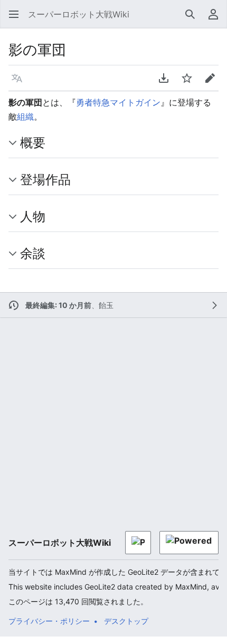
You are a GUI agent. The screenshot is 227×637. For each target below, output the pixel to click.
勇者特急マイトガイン (118, 102)
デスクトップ (126, 620)
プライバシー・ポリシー (49, 620)
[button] (10, 14)
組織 (25, 116)
